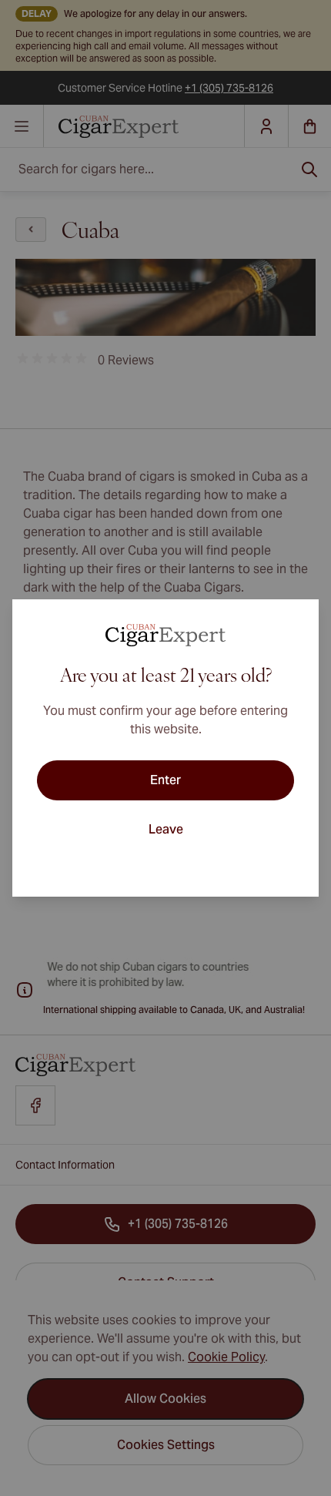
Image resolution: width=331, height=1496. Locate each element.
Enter (165, 780)
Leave (166, 829)
